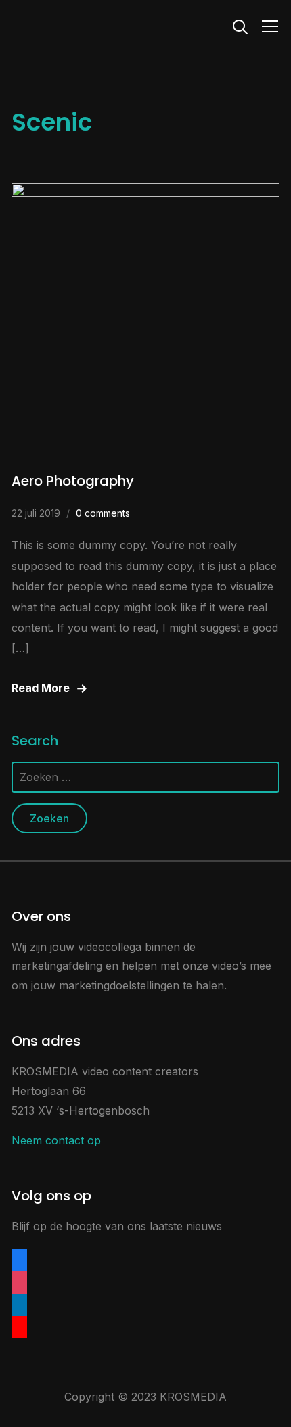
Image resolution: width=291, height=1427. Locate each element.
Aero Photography (73, 480)
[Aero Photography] (145, 193)
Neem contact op (56, 1140)
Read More (41, 688)
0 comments (103, 513)
